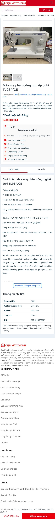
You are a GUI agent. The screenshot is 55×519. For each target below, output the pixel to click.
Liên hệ (4, 442)
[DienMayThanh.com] (18, 3)
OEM (16, 94)
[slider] (7, 77)
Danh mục (5, 399)
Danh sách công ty (10, 412)
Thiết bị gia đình (29, 15)
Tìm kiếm (46, 10)
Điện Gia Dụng (15, 15)
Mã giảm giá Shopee (10, 436)
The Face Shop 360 (28, 509)
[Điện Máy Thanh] (13, 345)
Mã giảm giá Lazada (10, 430)
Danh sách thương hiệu (12, 406)
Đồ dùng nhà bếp (9, 469)
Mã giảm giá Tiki (9, 424)
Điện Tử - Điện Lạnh (10, 462)
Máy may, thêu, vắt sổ (46, 15)
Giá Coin (3, 512)
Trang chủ (4, 15)
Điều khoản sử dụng (10, 387)
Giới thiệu (14, 169)
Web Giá (50, 509)
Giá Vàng (42, 509)
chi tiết (41, 169)
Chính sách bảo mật (10, 381)
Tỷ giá (16, 509)
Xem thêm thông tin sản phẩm (27, 285)
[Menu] (51, 3)
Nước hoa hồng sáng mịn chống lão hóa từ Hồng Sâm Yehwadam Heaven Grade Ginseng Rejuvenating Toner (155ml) (27, 328)
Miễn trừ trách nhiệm (11, 393)
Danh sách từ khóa (10, 418)
